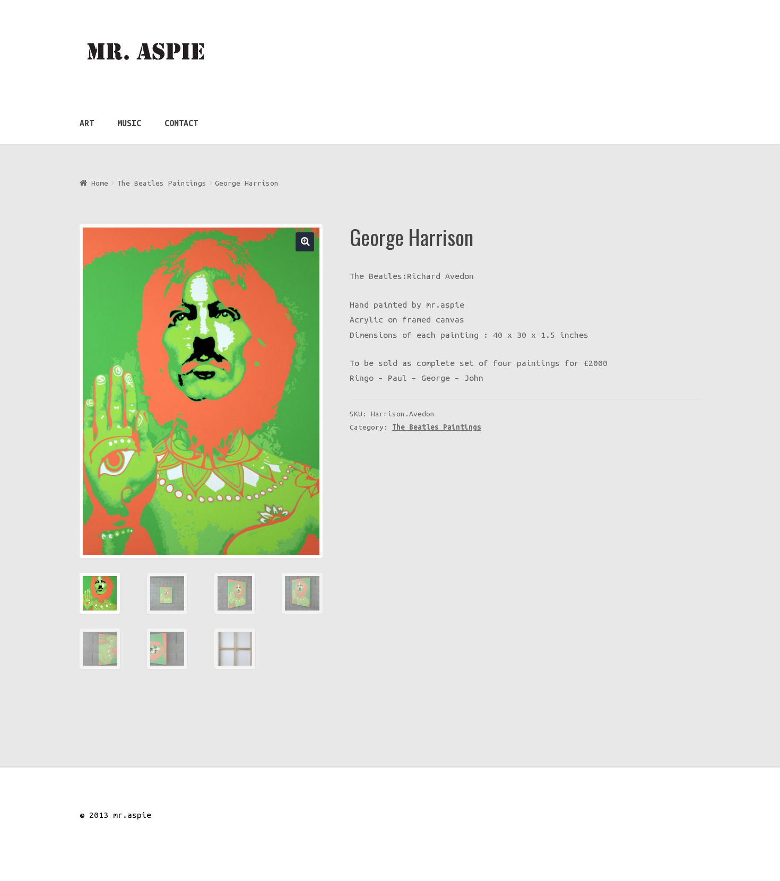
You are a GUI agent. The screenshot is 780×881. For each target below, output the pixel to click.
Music (129, 123)
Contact (181, 123)
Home (99, 183)
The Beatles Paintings (161, 183)
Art (87, 123)
